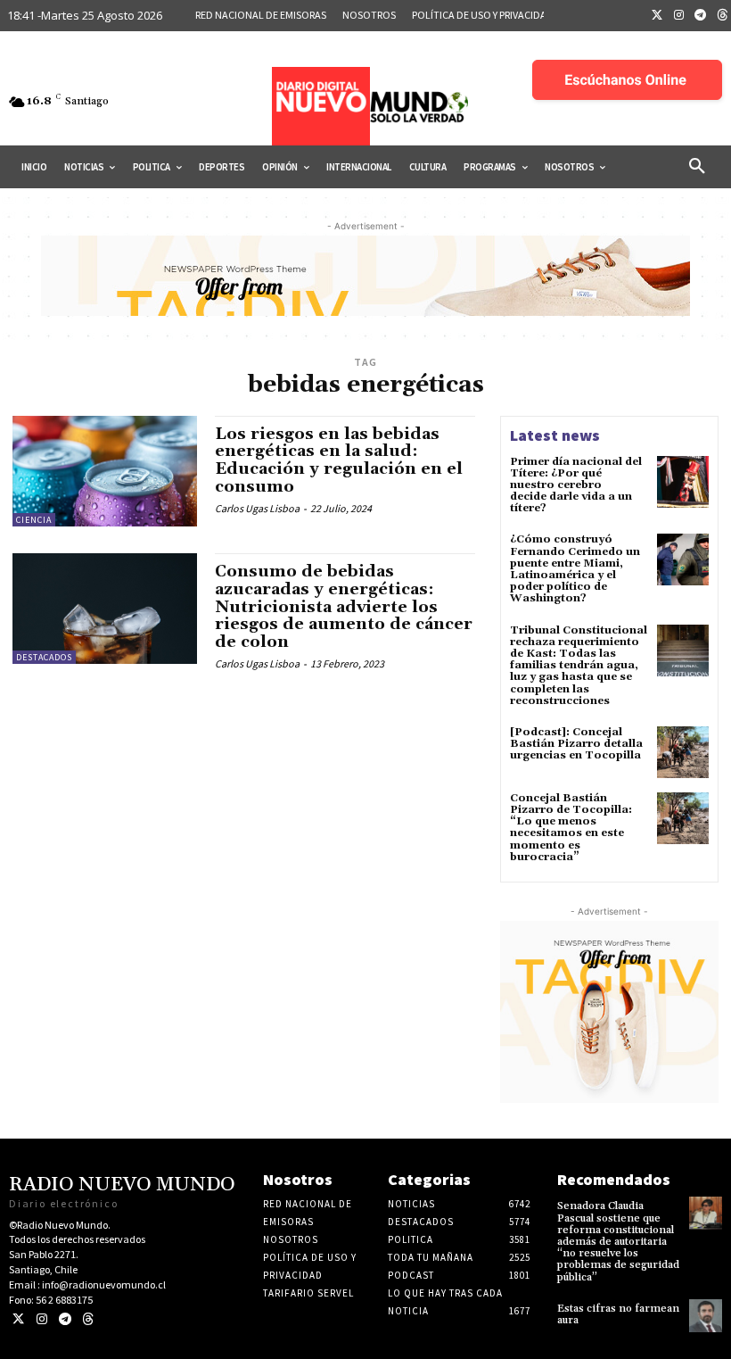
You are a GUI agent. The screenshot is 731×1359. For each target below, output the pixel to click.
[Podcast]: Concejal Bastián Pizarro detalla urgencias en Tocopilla (576, 743)
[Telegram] (701, 16)
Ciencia (34, 520)
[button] (697, 166)
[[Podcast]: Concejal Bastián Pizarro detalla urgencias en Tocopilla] (683, 752)
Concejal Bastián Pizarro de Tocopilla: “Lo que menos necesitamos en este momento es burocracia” (571, 827)
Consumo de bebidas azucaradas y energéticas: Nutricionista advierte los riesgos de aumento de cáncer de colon (343, 606)
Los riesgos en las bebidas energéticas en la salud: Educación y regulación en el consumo (339, 460)
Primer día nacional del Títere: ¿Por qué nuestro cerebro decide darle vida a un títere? (576, 485)
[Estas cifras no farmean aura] (705, 1315)
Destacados (44, 657)
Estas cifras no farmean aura (618, 1314)
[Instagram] (679, 16)
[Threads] (87, 1319)
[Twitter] (657, 16)
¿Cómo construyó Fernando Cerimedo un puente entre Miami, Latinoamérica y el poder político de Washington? (575, 569)
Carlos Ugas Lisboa (257, 508)
